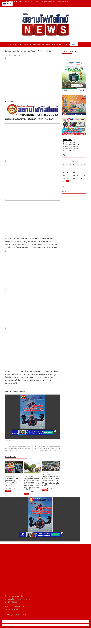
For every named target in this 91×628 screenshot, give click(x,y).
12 (74, 173)
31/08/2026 (9, 474)
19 (74, 175)
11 (70, 173)
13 (77, 173)
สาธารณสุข (58, 44)
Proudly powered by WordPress (34, 625)
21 (81, 175)
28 (81, 178)
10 (67, 173)
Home (10, 44)
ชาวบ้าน (64, 44)
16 (64, 175)
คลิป (69, 44)
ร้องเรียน (39, 44)
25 (70, 178)
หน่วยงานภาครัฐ (50, 44)
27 (77, 178)
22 (84, 175)
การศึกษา (15, 44)
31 (67, 181)
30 (64, 181)
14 (81, 173)
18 (70, 175)
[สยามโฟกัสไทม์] (6, 44)
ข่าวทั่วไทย (25, 44)
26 (74, 178)
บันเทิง (43, 44)
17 (67, 175)
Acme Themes (63, 625)
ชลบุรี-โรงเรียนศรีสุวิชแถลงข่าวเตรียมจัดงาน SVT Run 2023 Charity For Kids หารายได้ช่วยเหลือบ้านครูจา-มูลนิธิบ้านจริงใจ (47, 448)
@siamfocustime (18, 55)
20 (77, 175)
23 (64, 178)
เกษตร (30, 44)
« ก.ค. (63, 186)
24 (67, 178)
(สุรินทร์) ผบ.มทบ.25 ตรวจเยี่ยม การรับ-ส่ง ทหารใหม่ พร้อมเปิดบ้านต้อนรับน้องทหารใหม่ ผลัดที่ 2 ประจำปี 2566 (17, 448)
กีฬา (20, 44)
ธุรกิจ (34, 44)
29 (84, 178)
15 (84, 173)
